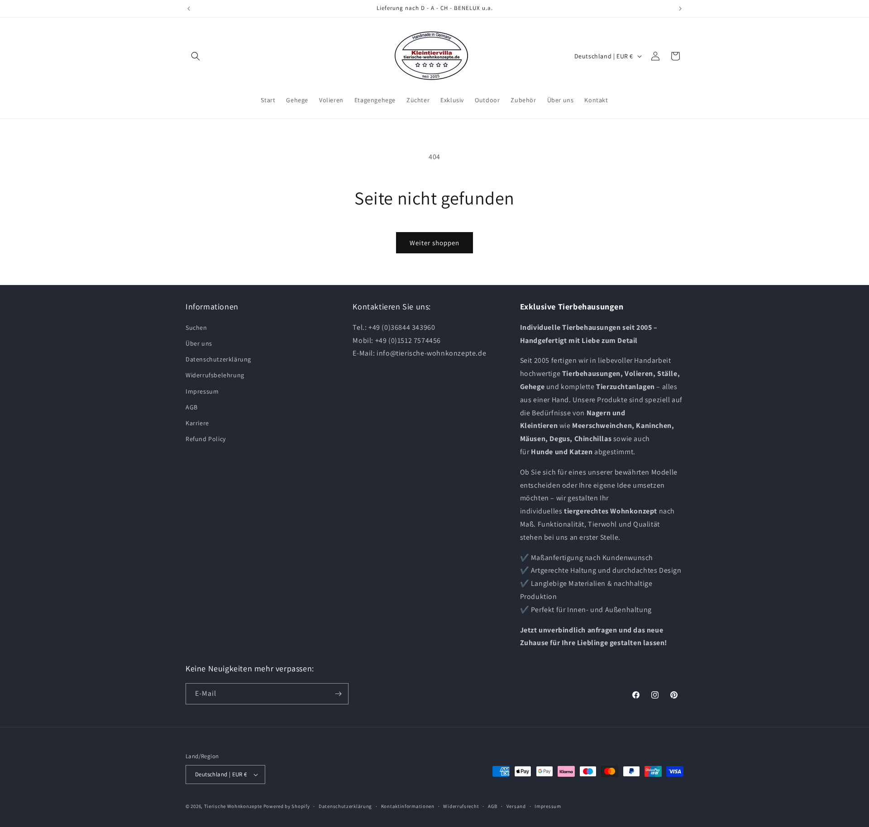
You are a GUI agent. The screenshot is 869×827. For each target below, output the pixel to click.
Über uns (199, 343)
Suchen (196, 327)
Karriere (197, 423)
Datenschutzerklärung (218, 359)
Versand (516, 806)
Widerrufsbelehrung (215, 375)
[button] (195, 56)
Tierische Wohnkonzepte (233, 806)
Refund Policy (206, 439)
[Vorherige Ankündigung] (189, 8)
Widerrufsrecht (461, 806)
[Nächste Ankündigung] (680, 8)
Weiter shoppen (434, 242)
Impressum (202, 391)
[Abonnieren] (338, 693)
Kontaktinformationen (407, 806)
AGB (192, 407)
